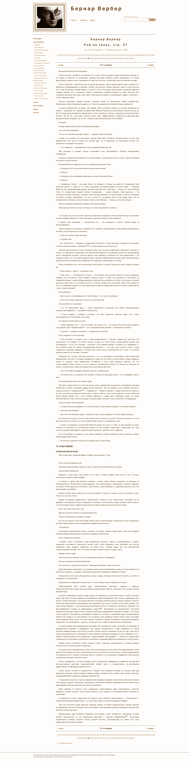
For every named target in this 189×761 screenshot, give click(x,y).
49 (130, 58)
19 (106, 55)
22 (116, 55)
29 (140, 55)
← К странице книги (64, 743)
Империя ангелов (40, 55)
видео (35, 109)
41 (102, 58)
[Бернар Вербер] (49, 17)
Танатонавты (38, 52)
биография (37, 38)
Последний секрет (40, 60)
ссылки (36, 112)
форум (92, 20)
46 (120, 58)
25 (126, 55)
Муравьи (37, 45)
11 (82, 55)
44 (113, 58)
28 (136, 55)
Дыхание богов (39, 65)
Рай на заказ (38, 91)
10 (79, 55)
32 (149, 55)
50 (134, 58)
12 (85, 55)
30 (143, 55)
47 (123, 58)
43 (109, 58)
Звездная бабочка (40, 83)
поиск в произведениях (131, 16)
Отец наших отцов (40, 75)
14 (91, 55)
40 (99, 58)
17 (100, 55)
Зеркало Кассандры (40, 93)
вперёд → (151, 65)
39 (95, 58)
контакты (83, 20)
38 (92, 58)
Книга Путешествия (40, 88)
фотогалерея (38, 106)
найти (152, 19)
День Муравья (39, 47)
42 (106, 58)
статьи (35, 102)
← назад (59, 65)
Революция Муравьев (41, 50)
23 (119, 55)
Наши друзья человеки (41, 63)
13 (88, 55)
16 (97, 55)
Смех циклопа (39, 96)
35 (82, 58)
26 (130, 55)
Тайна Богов (38, 85)
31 (146, 55)
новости (74, 20)
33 (153, 55)
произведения (38, 42)
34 (78, 58)
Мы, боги (37, 58)
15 (94, 55)
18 (103, 55)
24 (123, 55)
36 (85, 58)
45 (116, 58)
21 (113, 55)
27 (133, 55)
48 (127, 58)
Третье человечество (41, 98)
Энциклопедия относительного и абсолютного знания (39, 70)
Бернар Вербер (96, 8)
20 (109, 55)
